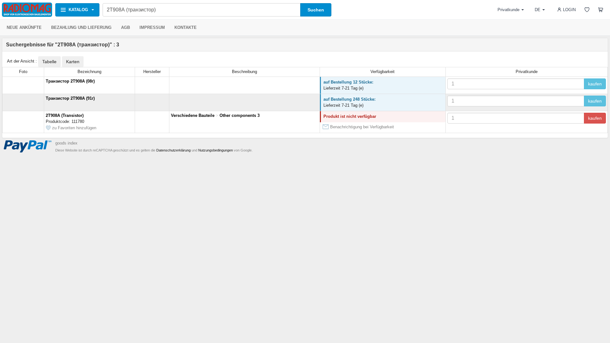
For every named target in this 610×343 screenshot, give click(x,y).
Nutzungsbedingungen (215, 150)
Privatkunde (508, 9)
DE (537, 9)
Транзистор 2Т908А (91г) (70, 98)
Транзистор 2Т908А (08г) (70, 81)
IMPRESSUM (152, 27)
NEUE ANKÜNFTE (24, 27)
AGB (125, 27)
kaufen (595, 83)
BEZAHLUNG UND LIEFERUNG (81, 27)
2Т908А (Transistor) (65, 115)
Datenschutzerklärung (173, 150)
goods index (66, 143)
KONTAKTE (185, 27)
